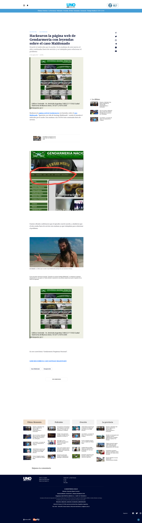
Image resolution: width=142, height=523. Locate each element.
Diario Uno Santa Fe (44, 481)
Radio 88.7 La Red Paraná (70, 477)
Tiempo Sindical (92, 10)
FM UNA (66, 482)
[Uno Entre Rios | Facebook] (133, 513)
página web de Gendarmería (49, 113)
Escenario (83, 10)
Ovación (65, 10)
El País (71, 10)
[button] (24, 5)
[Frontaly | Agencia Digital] (35, 519)
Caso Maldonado (43, 31)
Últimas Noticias (43, 10)
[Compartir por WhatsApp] (115, 40)
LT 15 (102, 10)
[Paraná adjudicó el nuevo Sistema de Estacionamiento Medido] (108, 459)
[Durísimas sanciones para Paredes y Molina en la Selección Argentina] (83, 456)
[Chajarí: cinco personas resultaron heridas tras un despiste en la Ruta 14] (59, 435)
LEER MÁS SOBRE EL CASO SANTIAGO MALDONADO (48, 361)
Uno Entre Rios (33, 31)
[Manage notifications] (138, 520)
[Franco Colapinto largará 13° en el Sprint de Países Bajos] (34, 458)
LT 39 (99, 10)
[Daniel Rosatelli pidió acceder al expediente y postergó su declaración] (59, 456)
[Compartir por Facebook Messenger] (115, 47)
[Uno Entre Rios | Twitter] (136, 513)
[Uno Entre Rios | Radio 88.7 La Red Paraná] (112, 5)
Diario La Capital (43, 477)
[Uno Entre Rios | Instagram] (140, 513)
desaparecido (33, 278)
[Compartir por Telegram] (115, 43)
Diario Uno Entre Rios (44, 479)
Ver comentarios (56, 379)
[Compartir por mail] (115, 51)
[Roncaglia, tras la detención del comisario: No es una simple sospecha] (59, 442)
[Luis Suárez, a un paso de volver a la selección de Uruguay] (101, 119)
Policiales (60, 10)
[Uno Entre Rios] (71, 5)
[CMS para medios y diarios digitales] (27, 519)
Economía (77, 10)
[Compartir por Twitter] (115, 36)
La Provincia (52, 10)
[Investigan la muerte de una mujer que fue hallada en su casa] (45, 138)
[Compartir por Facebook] (115, 32)
